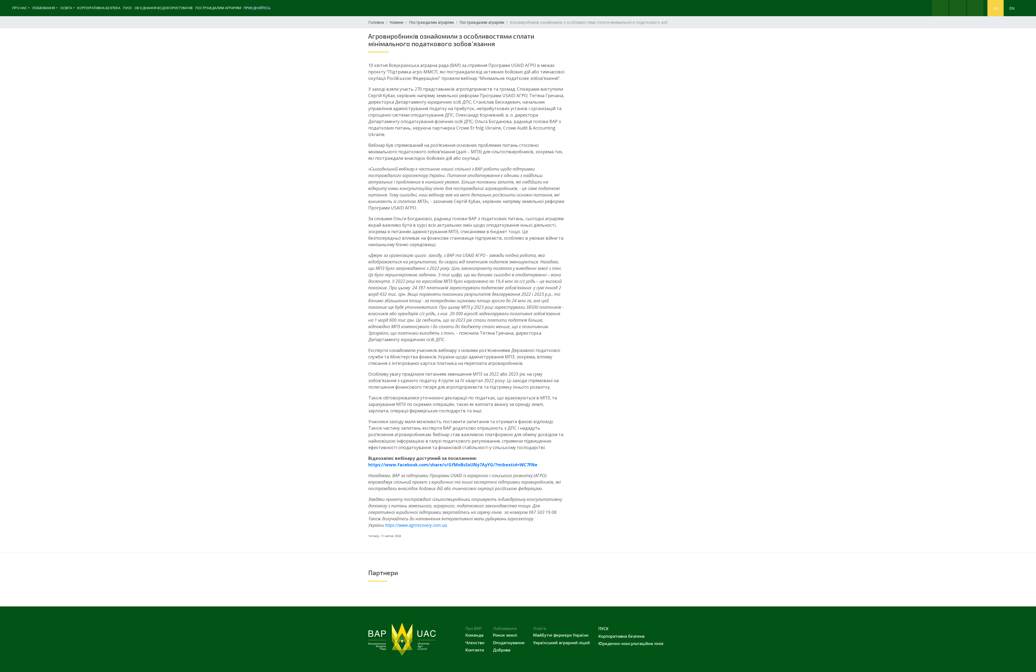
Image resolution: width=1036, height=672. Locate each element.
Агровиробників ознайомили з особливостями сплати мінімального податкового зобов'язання (451, 39)
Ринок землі (505, 634)
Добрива (501, 649)
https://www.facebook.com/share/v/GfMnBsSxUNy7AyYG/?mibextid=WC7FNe (452, 465)
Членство (474, 642)
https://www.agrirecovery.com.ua (416, 525)
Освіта (66, 7)
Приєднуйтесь (257, 7)
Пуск (603, 628)
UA (995, 8)
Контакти (474, 649)
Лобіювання (43, 7)
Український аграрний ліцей (561, 642)
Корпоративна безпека (98, 7)
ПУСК (127, 7)
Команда (474, 634)
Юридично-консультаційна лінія (630, 643)
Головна (376, 22)
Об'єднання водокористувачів (163, 7)
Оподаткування (508, 642)
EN (1011, 8)
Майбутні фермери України (560, 634)
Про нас (19, 7)
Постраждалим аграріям (218, 7)
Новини (396, 22)
